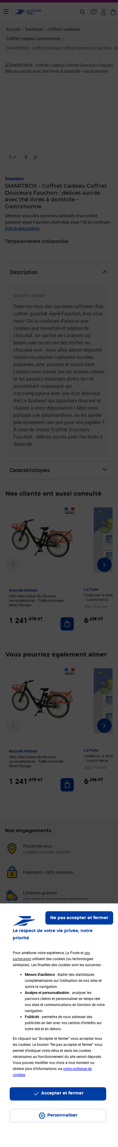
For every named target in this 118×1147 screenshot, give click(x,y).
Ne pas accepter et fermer (79, 918)
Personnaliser (62, 1115)
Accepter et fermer (62, 1093)
